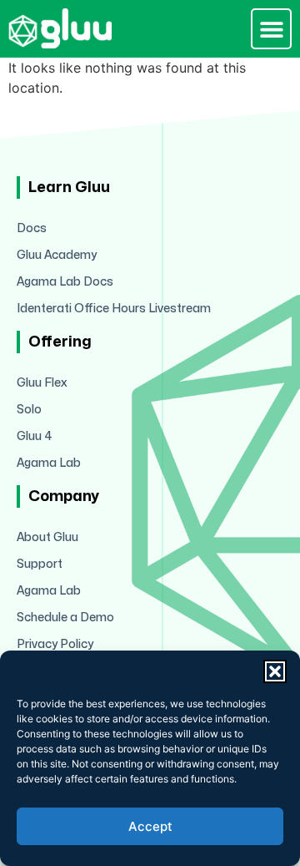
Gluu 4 (34, 436)
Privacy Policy (55, 644)
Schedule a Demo (65, 617)
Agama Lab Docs (65, 281)
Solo (29, 409)
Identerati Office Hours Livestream (114, 308)
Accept (150, 826)
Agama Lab (49, 463)
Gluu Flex (42, 382)
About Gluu (47, 537)
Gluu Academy (57, 255)
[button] (275, 671)
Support (39, 564)
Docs (32, 228)
